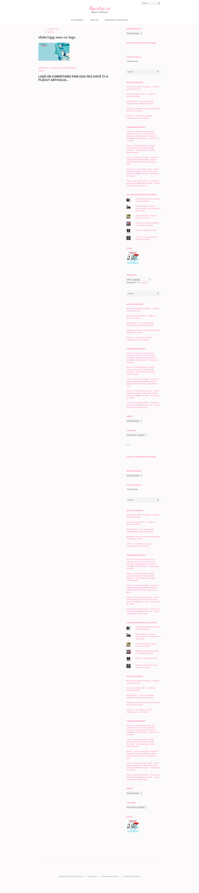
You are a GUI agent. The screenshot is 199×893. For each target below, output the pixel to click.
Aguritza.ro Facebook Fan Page (141, 43)
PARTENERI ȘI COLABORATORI (116, 20)
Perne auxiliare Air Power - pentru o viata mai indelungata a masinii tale (148, 208)
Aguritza (50, 32)
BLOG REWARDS (77, 20)
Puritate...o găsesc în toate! (146, 230)
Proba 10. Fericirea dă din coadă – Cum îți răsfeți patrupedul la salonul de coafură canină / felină (142, 171)
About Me (94, 20)
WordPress (137, 876)
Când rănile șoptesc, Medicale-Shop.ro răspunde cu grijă (141, 162)
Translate (144, 283)
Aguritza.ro (99, 8)
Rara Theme (114, 876)
